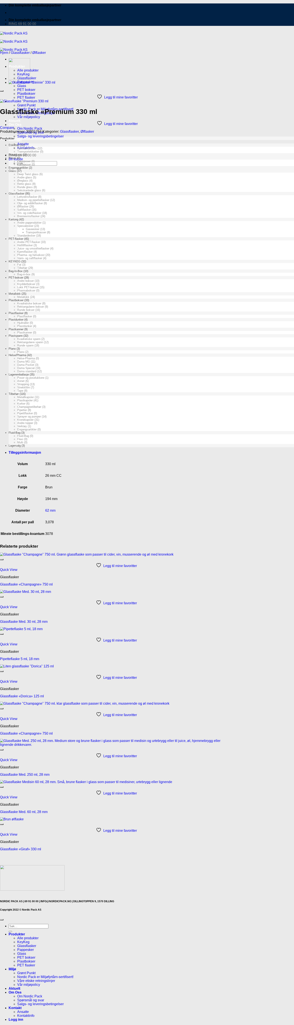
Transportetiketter (28, 151)
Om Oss (15, 124)
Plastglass (15, 154)
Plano (12, 348)
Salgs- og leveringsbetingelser (40, 136)
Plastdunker (16, 319)
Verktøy (22, 426)
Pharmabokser (26, 290)
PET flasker (26, 97)
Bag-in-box (24, 274)
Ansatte (23, 1012)
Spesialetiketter (27, 148)
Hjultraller (23, 322)
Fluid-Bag (14, 432)
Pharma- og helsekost (31, 255)
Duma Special (26, 368)
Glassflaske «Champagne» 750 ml (26, 584)
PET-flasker (16, 238)
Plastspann (16, 335)
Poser (12, 158)
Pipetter (22, 410)
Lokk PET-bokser (28, 287)
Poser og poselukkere (30, 377)
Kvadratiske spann (28, 339)
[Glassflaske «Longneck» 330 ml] (19, 78)
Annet (21, 381)
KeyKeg (23, 942)
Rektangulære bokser (30, 306)
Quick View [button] (8, 570)
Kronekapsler (25, 419)
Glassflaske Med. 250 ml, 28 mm (25, 774)
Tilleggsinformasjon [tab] (25, 452)
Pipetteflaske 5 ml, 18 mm (19, 659)
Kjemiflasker (25, 251)
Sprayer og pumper (29, 416)
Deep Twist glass (28, 174)
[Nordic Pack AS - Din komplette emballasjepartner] (14, 41)
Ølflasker (39, 53)
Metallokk (15, 293)
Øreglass (22, 180)
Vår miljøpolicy (28, 117)
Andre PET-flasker (28, 242)
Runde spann (25, 345)
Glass (21, 86)
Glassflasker (20, 53)
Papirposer (24, 161)
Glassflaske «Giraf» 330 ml (20, 849)
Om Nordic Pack (29, 128)
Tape (20, 390)
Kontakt (15, 140)
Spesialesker (25, 225)
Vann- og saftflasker (29, 258)
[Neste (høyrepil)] (286, 512)
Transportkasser (36, 232)
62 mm (50, 510)
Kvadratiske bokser (29, 303)
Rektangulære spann (30, 342)
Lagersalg (15, 445)
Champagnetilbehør (29, 406)
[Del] (280, 4)
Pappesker (25, 950)
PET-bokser (16, 277)
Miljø (12, 969)
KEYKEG (14, 261)
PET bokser (26, 90)
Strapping (23, 384)
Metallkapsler (25, 397)
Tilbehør (22, 267)
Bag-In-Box (16, 271)
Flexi (20, 439)
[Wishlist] (1, 91)
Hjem (4, 53)
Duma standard (26, 371)
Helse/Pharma (17, 355)
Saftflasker (24, 209)
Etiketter (14, 145)
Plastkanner (16, 329)
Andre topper (25, 423)
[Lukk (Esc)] (289, 4)
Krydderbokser (26, 284)
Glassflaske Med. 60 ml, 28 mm (24, 812)
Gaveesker (32, 229)
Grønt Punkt (26, 105)
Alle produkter (28, 938)
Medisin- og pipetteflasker (33, 200)
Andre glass (24, 177)
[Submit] (10, 931)
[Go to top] (1, 919)
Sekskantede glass (29, 190)
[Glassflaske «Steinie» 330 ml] (32, 82)
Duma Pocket (25, 364)
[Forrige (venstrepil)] (7, 512)
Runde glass (25, 187)
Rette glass (24, 183)
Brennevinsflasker (28, 216)
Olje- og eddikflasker (30, 203)
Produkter (17, 934)
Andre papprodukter (29, 222)
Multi (20, 442)
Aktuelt (14, 121)
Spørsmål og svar (30, 1000)
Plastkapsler (25, 400)
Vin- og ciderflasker (29, 213)
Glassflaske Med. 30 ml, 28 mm (24, 621)
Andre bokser (25, 280)
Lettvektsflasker (27, 196)
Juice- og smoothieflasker (33, 248)
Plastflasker (16, 313)
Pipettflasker (25, 413)
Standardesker (26, 235)
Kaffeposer (24, 164)
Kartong (13, 219)
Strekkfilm (23, 387)
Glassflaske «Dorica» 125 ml (22, 696)
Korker (21, 403)
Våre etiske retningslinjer (36, 981)
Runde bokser (25, 310)
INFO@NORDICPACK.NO (55, 901)
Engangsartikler (18, 167)
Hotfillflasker (25, 245)
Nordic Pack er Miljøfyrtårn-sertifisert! (45, 977)
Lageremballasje (19, 374)
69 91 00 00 (32, 901)
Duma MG (23, 361)
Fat (19, 264)
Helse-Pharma (26, 358)
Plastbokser (26, 93)
